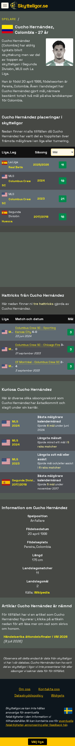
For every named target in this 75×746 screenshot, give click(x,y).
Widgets (57, 695)
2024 (41, 180)
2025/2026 (41, 165)
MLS (12, 332)
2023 (41, 199)
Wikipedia (42, 592)
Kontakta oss (49, 689)
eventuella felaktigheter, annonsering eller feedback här (39, 723)
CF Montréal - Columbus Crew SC (37, 362)
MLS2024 (16, 424)
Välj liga (37, 742)
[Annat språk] (67, 709)
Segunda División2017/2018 (24, 482)
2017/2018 (41, 217)
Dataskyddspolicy (28, 695)
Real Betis (16, 167)
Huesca (7, 221)
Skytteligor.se (33, 5)
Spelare (9, 19)
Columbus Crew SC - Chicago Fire (37, 345)
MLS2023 (16, 461)
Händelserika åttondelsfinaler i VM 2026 (36, 636)
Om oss (24, 689)
